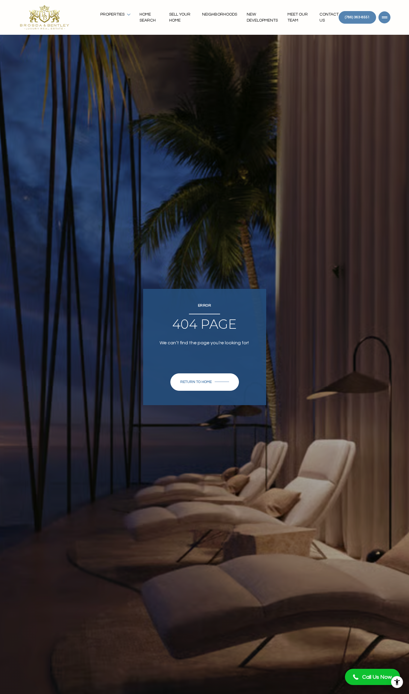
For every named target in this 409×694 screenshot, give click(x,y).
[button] (372, 677)
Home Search (148, 17)
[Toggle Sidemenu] (384, 17)
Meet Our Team (297, 17)
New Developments (262, 17)
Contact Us (329, 17)
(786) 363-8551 (357, 17)
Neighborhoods (219, 14)
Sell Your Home (179, 17)
